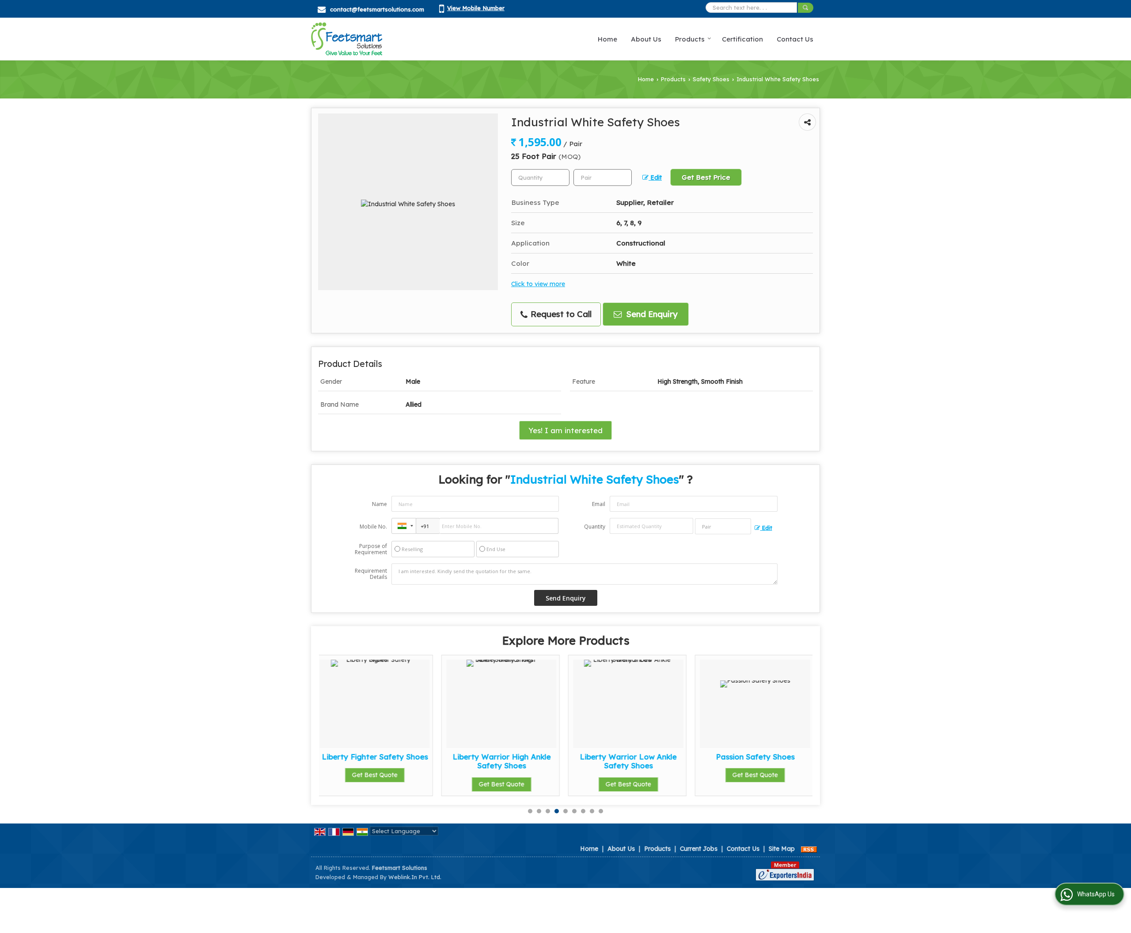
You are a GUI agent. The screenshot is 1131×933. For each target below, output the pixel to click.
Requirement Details (371, 574)
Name (379, 504)
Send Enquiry (651, 314)
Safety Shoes (711, 79)
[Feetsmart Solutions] (347, 39)
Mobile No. (373, 526)
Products (690, 39)
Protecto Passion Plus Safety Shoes (761, 761)
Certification (742, 39)
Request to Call (560, 314)
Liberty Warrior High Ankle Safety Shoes (380, 761)
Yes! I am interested (565, 430)
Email (598, 504)
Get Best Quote (380, 784)
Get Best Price (706, 177)
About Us (646, 39)
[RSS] (809, 849)
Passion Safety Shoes (633, 756)
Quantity (594, 526)
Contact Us (795, 39)
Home (607, 39)
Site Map (782, 849)
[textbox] (602, 177)
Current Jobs (698, 849)
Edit (655, 177)
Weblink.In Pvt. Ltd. (414, 876)
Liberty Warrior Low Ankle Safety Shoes (507, 761)
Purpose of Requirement (371, 549)
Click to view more (538, 283)
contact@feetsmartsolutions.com (377, 9)
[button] (476, 7)
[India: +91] (403, 526)
